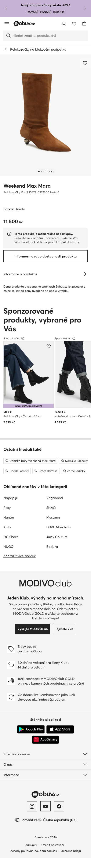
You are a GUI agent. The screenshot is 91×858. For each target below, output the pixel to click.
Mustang (53, 517)
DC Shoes (10, 537)
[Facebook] (59, 806)
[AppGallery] (45, 739)
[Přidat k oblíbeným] (85, 63)
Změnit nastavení (52, 845)
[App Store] (60, 729)
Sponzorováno (11, 338)
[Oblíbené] (74, 24)
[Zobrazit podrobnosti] (85, 274)
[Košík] (84, 24)
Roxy (7, 507)
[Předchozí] (6, 8)
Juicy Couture (57, 537)
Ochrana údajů (71, 851)
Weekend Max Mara (27, 186)
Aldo (7, 527)
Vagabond (54, 498)
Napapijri (10, 498)
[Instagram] (32, 806)
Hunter (8, 517)
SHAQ (51, 507)
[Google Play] (31, 729)
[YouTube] (45, 806)
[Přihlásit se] (64, 24)
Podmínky (30, 845)
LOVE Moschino (58, 527)
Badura (52, 546)
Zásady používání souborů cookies (33, 851)
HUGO (8, 546)
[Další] (85, 8)
